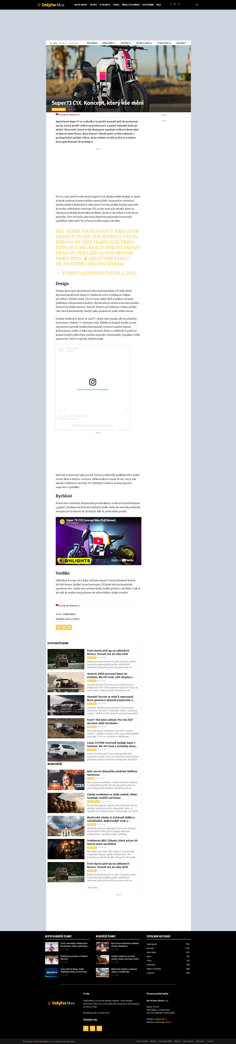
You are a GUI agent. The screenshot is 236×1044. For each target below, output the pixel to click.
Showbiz (91, 778)
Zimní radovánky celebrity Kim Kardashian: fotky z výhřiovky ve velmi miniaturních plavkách (75, 944)
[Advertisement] (98, 170)
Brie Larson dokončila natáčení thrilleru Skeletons (112, 773)
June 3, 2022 (123, 273)
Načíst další (92, 888)
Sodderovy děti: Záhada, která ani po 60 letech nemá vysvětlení (112, 842)
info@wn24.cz (104, 1013)
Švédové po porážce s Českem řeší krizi (74, 957)
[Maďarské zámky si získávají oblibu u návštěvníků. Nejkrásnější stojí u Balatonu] (66, 826)
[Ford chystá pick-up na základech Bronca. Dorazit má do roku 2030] (66, 659)
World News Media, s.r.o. (43, 1041)
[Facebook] (170, 4)
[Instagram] (174, 4)
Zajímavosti (92, 847)
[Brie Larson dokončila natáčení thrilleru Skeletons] (66, 780)
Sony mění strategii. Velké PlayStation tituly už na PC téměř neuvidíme (75, 970)
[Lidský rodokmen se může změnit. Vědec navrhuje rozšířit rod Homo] (66, 803)
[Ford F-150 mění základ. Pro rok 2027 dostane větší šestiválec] (66, 728)
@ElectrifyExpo (108, 258)
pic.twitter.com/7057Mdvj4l (90, 264)
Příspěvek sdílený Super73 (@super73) (92, 425)
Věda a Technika (93, 801)
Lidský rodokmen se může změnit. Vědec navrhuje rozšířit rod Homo (112, 796)
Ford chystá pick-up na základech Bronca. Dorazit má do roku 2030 (108, 652)
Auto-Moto (58, 109)
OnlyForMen (69, 614)
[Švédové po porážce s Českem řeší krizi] (51, 959)
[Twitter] (179, 4)
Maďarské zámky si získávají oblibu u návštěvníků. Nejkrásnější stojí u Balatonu (111, 819)
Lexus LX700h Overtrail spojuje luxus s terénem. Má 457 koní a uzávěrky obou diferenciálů (111, 744)
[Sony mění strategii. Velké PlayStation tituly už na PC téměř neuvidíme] (51, 972)
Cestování (91, 824)
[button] (196, 4)
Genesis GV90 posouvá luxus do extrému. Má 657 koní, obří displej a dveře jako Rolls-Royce (109, 675)
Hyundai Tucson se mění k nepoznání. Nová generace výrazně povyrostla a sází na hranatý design (110, 698)
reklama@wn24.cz (163, 1022)
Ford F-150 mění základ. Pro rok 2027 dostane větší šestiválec (110, 721)
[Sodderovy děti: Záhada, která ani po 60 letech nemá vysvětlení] (66, 849)
